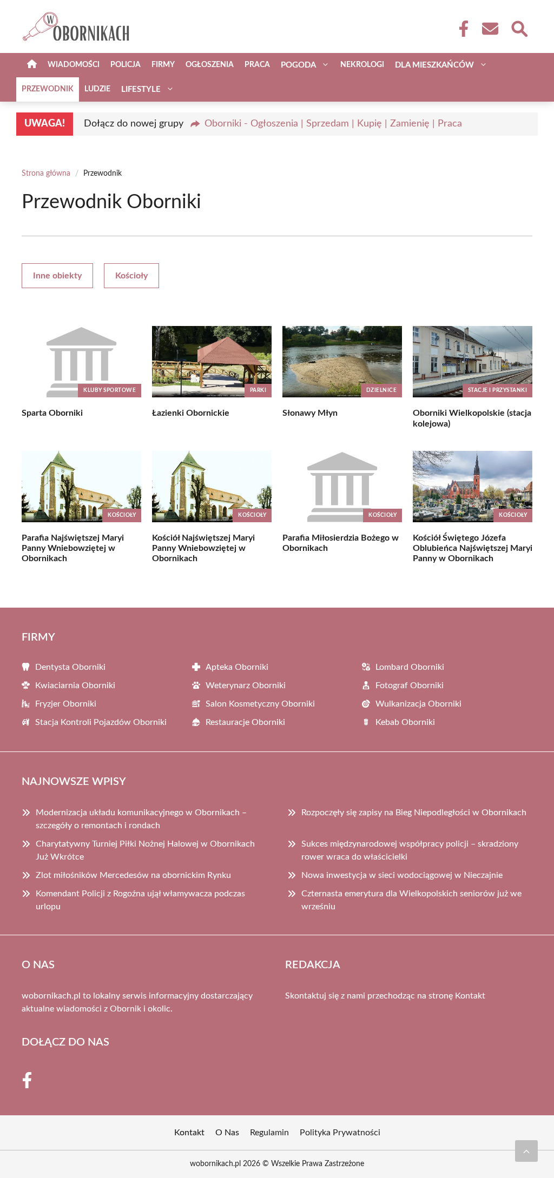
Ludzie (97, 89)
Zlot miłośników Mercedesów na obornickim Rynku (133, 875)
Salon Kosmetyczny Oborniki (260, 704)
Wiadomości (74, 65)
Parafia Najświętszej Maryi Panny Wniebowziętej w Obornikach (73, 548)
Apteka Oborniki (237, 667)
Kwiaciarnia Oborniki (75, 685)
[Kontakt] (489, 28)
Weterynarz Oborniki (246, 685)
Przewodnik (48, 89)
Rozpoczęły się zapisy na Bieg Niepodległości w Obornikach (413, 812)
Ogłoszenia (210, 65)
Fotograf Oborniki (409, 685)
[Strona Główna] (32, 65)
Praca (257, 65)
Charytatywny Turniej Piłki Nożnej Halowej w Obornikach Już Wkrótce (145, 850)
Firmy (163, 65)
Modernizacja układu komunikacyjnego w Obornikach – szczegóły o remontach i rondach (141, 819)
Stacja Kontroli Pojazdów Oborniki (101, 722)
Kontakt (470, 995)
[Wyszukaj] (518, 27)
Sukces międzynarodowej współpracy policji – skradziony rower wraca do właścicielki (409, 850)
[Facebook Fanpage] (460, 28)
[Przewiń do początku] (526, 1151)
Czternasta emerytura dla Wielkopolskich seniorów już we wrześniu (411, 900)
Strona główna (46, 173)
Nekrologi (362, 65)
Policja (125, 65)
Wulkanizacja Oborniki (418, 704)
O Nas (227, 1132)
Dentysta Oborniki (70, 667)
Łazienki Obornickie (190, 413)
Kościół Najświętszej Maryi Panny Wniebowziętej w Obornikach (203, 548)
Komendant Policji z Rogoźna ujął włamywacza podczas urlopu (140, 900)
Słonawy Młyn (310, 413)
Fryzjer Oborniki (65, 704)
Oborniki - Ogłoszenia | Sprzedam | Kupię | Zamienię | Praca (333, 124)
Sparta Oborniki (52, 413)
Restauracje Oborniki (245, 722)
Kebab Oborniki (405, 722)
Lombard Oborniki (409, 667)
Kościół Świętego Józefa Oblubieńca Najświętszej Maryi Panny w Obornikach (472, 548)
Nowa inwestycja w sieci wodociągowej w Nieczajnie (402, 875)
